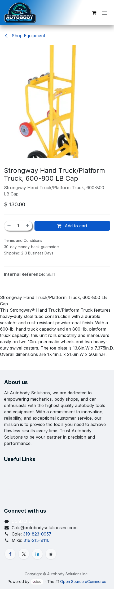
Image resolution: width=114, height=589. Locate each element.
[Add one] (27, 225)
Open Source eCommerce (83, 581)
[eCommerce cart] (94, 12)
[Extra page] (51, 554)
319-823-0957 (37, 534)
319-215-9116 (37, 540)
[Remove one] (8, 225)
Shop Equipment (27, 35)
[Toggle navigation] (104, 12)
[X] (24, 554)
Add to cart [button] (75, 225)
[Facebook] (10, 554)
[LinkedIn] (37, 554)
